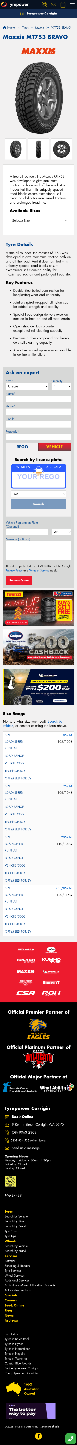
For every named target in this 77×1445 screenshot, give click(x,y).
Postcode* (12, 432)
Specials (11, 1295)
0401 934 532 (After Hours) (28, 1140)
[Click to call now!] (44, 4)
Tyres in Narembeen (17, 1349)
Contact (11, 1300)
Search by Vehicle (16, 1216)
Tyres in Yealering (16, 1359)
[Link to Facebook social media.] (38, 1436)
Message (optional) (18, 539)
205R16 (66, 837)
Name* (10, 394)
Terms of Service (39, 570)
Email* (10, 419)
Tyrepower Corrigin (41, 13)
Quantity (56, 381)
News (9, 1315)
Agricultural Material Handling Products (30, 1285)
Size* (9, 381)
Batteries (10, 1261)
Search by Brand (15, 1226)
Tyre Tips (10, 1236)
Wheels (10, 1241)
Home (10, 28)
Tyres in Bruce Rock (17, 1339)
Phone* (10, 406)
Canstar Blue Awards (18, 1363)
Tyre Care (11, 1231)
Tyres (9, 1211)
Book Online (14, 1305)
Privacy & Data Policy (26, 1426)
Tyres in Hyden (14, 1344)
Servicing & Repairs (17, 1266)
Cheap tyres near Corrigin (21, 1373)
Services (11, 1256)
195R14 (66, 786)
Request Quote (19, 580)
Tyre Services (13, 1271)
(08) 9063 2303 (24, 1132)
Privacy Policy (14, 570)
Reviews (11, 1321)
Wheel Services (14, 1276)
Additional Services (17, 1280)
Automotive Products (17, 1290)
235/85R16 (64, 888)
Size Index (11, 1334)
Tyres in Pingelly (15, 1354)
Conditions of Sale (49, 1426)
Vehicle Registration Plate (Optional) (22, 525)
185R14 (66, 735)
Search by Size (14, 1221)
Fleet (8, 1310)
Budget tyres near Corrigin (21, 1368)
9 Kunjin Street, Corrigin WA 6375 (38, 1124)
